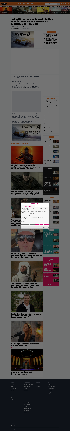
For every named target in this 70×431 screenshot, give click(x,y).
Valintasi (42, 206)
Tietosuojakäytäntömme (45, 227)
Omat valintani (28, 224)
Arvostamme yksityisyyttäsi (27, 206)
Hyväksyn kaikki (42, 224)
